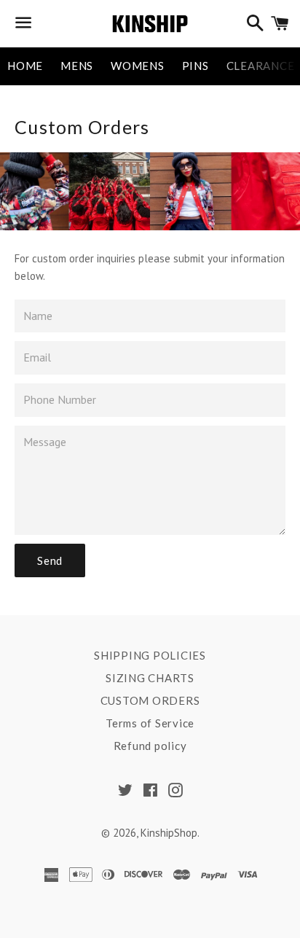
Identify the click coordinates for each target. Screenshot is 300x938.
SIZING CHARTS (150, 677)
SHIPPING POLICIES (150, 655)
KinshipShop (169, 833)
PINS (195, 65)
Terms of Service (150, 723)
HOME (25, 65)
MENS (76, 65)
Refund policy (150, 745)
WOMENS (138, 65)
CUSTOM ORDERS (150, 700)
